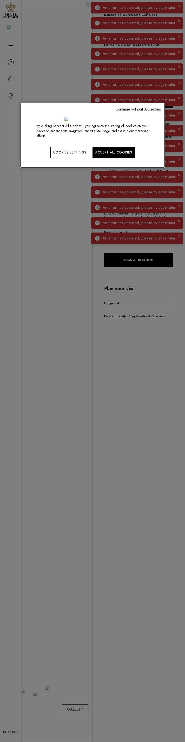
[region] (92, 135)
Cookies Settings (69, 152)
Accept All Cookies (113, 152)
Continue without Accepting (138, 109)
